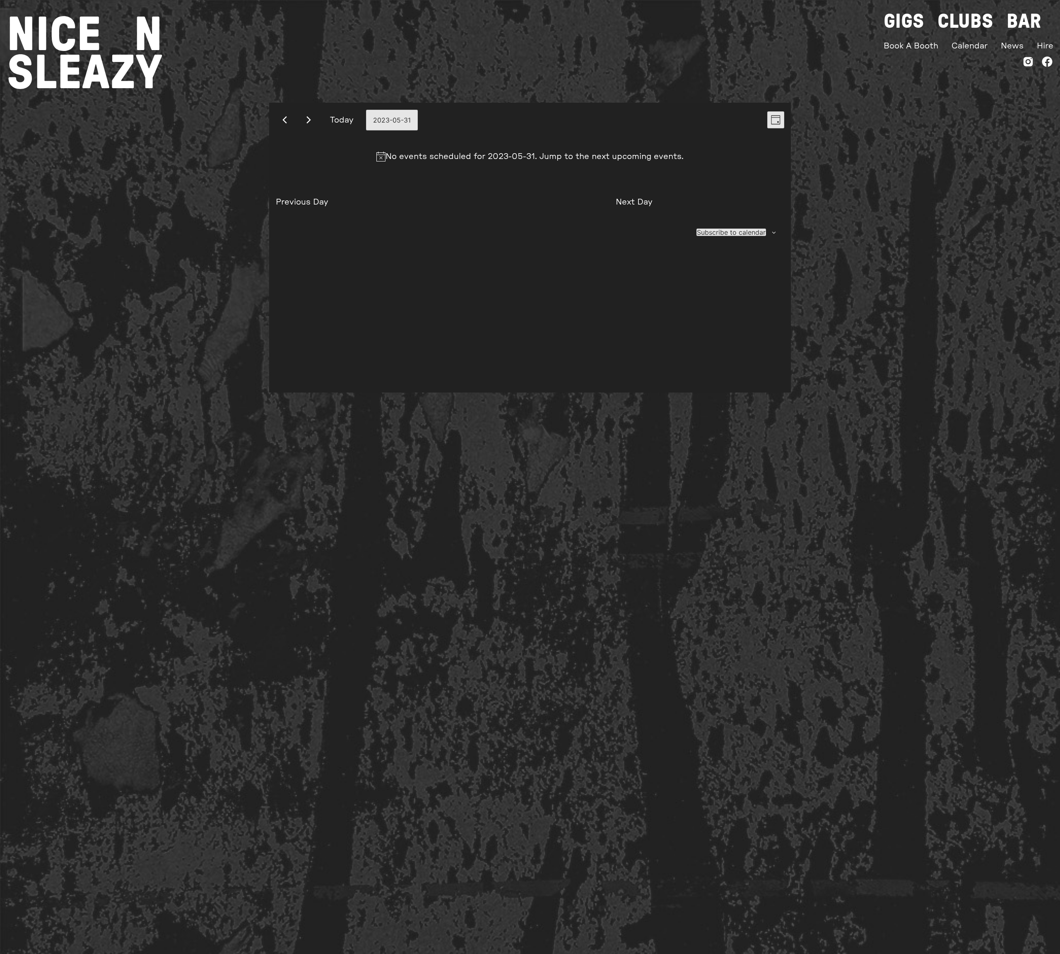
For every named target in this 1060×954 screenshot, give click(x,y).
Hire (1045, 46)
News (1012, 46)
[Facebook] (1047, 63)
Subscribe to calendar (731, 232)
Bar (1024, 21)
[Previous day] (285, 119)
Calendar (970, 46)
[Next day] (309, 119)
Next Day (634, 202)
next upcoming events (637, 156)
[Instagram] (1028, 63)
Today (342, 120)
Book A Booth (911, 46)
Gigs (904, 21)
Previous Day (302, 202)
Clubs (965, 21)
